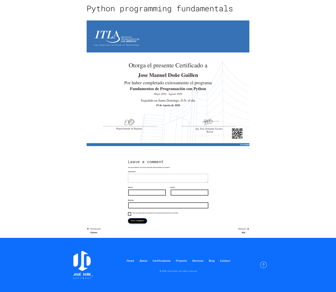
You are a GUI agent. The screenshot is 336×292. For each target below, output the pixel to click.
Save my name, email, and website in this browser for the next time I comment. (155, 213)
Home (130, 260)
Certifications (162, 260)
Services (198, 260)
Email (172, 187)
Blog (212, 260)
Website (131, 200)
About (143, 260)
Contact (225, 260)
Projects (181, 260)
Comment (132, 172)
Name (130, 187)
